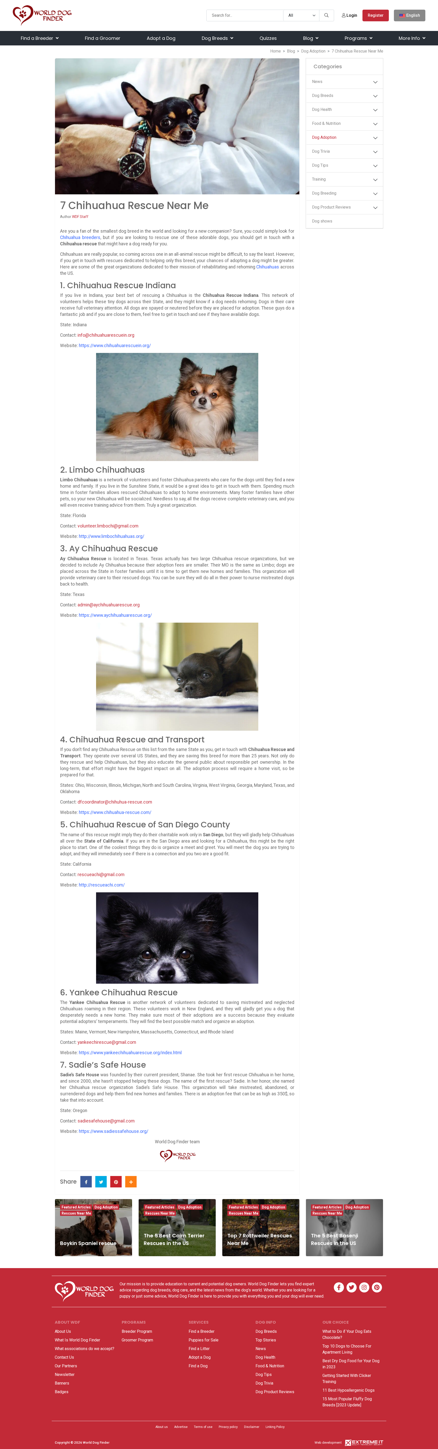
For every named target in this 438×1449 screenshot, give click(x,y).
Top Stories (266, 1340)
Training (319, 179)
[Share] (131, 1181)
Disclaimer (251, 1427)
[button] (375, 82)
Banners (62, 1383)
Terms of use (203, 1427)
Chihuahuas (267, 266)
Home (275, 51)
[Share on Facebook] (86, 1181)
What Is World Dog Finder (77, 1340)
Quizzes (268, 38)
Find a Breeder (37, 38)
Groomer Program (137, 1340)
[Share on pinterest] (116, 1181)
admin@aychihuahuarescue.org (109, 604)
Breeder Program (137, 1331)
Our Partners (66, 1365)
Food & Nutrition (326, 123)
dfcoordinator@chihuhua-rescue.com (115, 802)
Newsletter (65, 1374)
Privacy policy (228, 1427)
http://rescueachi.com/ (102, 885)
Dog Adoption (313, 51)
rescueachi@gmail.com (101, 874)
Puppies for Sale (203, 1340)
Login (351, 15)
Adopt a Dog (161, 38)
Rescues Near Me (76, 1213)
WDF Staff (80, 217)
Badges (61, 1391)
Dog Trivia (321, 151)
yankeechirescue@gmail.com (107, 1042)
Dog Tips (320, 165)
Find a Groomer (102, 38)
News (317, 81)
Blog (308, 38)
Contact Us (64, 1357)
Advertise (181, 1427)
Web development (328, 1442)
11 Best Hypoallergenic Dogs (348, 1390)
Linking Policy (275, 1427)
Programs (356, 38)
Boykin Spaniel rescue (88, 1243)
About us (161, 1427)
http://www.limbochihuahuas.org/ (111, 536)
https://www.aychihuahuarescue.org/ (115, 615)
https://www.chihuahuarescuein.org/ (115, 345)
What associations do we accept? (84, 1348)
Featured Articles (76, 1207)
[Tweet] (101, 1181)
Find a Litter (199, 1348)
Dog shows (322, 221)
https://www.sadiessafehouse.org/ (113, 1131)
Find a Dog (198, 1365)
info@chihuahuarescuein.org (106, 335)
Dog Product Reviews (331, 207)
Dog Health (322, 109)
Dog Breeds (215, 38)
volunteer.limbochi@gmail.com (108, 526)
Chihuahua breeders (80, 237)
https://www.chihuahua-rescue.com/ (115, 812)
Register (376, 15)
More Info (410, 38)
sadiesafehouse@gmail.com (106, 1120)
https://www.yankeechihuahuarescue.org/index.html (130, 1052)
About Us (63, 1331)
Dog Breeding (324, 193)
